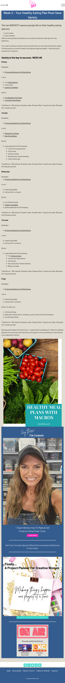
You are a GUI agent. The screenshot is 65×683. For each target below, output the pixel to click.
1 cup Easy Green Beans (13, 100)
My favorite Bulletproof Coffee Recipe (18, 72)
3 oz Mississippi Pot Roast (13, 98)
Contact (55, 671)
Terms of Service (43, 671)
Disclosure (16, 671)
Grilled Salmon (13, 82)
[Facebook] (25, 665)
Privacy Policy (29, 671)
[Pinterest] (36, 665)
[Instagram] (32, 665)
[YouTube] (39, 665)
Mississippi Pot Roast (12, 133)
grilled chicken (16, 256)
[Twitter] (28, 665)
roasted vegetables (11, 87)
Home (9, 671)
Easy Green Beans (11, 136)
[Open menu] (63, 5)
